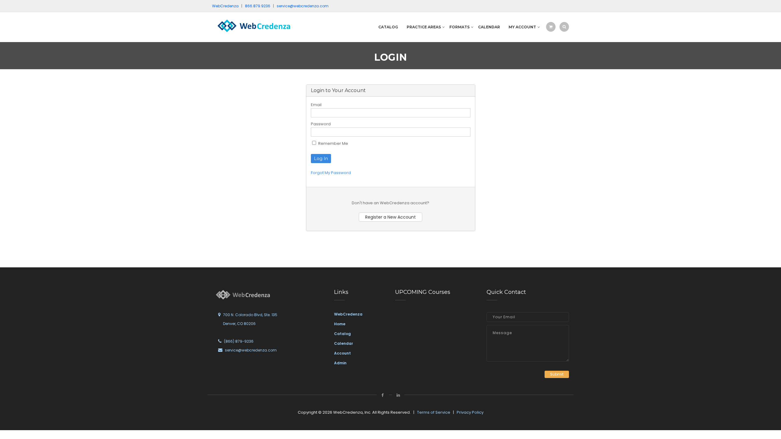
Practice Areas (424, 27)
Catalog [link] (342, 333)
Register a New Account (390, 217)
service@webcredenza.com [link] (303, 6)
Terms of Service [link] (433, 412)
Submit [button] (556, 374)
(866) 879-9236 (239, 341)
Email (316, 105)
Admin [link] (340, 363)
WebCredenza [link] (348, 314)
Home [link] (339, 324)
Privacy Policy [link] (470, 412)
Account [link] (342, 353)
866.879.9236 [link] (257, 6)
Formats (459, 27)
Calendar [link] (343, 343)
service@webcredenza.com (251, 350)
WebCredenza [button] (225, 6)
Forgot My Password (331, 173)
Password (321, 124)
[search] (564, 27)
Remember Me (332, 143)
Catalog (388, 27)
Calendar (489, 27)
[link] (253, 25)
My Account (522, 27)
